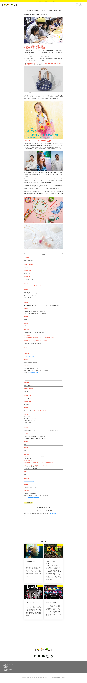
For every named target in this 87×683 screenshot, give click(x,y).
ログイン (26, 511)
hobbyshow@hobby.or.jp (33, 372)
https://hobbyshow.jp (29, 356)
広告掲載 (6, 666)
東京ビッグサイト (29, 502)
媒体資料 (6, 670)
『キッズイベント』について (9, 664)
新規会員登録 (53, 513)
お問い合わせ (6, 665)
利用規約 (6, 667)
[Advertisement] (43, 528)
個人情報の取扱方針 (8, 669)
